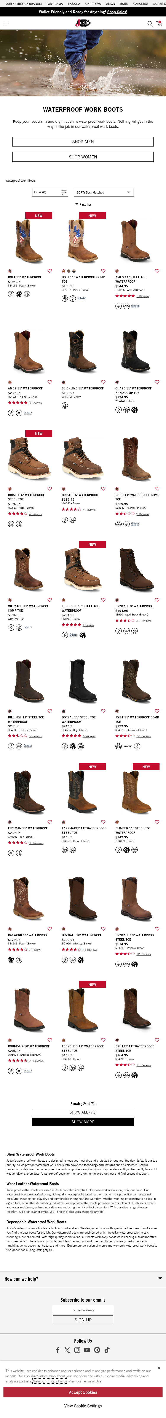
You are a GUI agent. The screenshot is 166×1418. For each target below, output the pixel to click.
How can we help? (21, 1278)
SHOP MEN (83, 141)
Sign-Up (83, 1319)
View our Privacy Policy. (50, 1381)
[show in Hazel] (9, 489)
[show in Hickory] (9, 711)
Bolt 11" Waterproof (25, 277)
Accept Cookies (83, 1392)
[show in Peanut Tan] (117, 489)
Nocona (74, 3)
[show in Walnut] (117, 271)
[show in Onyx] (63, 711)
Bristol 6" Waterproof (80, 495)
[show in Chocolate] (117, 711)
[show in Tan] (9, 600)
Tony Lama (54, 3)
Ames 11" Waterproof (25, 388)
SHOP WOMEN (83, 157)
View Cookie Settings (83, 1405)
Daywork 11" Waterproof (28, 935)
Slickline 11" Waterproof (83, 388)
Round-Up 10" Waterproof (29, 1046)
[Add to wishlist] (49, 271)
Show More (98, 1121)
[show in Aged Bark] (9, 1040)
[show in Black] (74, 271)
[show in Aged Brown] (117, 600)
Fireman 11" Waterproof (28, 828)
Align (110, 3)
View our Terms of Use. (85, 1381)
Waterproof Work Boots (20, 180)
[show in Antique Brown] (68, 271)
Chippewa (93, 3)
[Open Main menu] (5, 23)
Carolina (140, 3)
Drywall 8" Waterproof (134, 606)
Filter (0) (45, 192)
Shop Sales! (117, 11)
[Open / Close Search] (150, 23)
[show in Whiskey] (63, 929)
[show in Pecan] (9, 271)
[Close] (159, 1368)
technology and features (99, 1165)
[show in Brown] (63, 382)
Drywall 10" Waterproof (82, 935)
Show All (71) (98, 1111)
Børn (124, 3)
